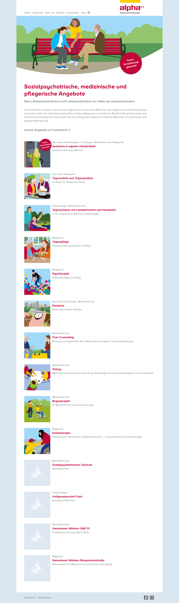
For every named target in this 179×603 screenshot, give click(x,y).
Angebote (38, 12)
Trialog (56, 369)
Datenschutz (44, 597)
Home (27, 12)
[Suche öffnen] (89, 13)
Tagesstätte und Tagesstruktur (72, 178)
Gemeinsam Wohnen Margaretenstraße (78, 560)
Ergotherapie (60, 273)
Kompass (58, 305)
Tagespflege (60, 242)
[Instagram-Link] (152, 598)
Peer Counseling (63, 337)
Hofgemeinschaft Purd (67, 496)
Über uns (50, 12)
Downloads (73, 12)
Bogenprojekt (61, 401)
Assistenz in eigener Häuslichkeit (74, 146)
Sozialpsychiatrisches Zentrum (72, 465)
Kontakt (61, 12)
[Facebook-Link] (146, 598)
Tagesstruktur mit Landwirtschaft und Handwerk (84, 210)
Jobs (83, 12)
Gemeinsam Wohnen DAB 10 (71, 528)
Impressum (30, 597)
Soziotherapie (61, 433)
